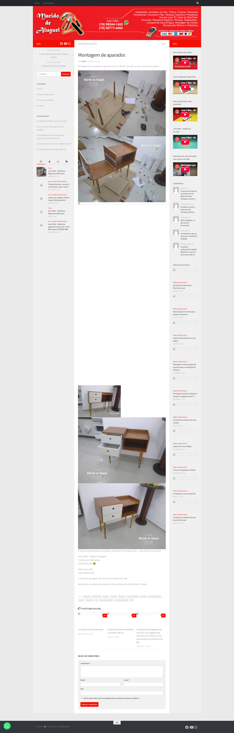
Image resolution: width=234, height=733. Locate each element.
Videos (41, 105)
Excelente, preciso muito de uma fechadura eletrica (188, 209)
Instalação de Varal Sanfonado (90, 629)
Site (81, 689)
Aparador (105, 597)
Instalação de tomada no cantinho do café (55, 144)
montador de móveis (155, 597)
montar (81, 600)
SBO (132, 600)
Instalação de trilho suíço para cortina (53, 121)
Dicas (41, 89)
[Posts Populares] (49, 161)
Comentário (85, 663)
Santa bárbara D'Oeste (106, 600)
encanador (122, 597)
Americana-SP (96, 597)
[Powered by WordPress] (45, 726)
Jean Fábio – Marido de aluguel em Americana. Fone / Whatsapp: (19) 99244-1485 (59, 226)
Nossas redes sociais (46, 94)
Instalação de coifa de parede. (184, 494)
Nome (83, 680)
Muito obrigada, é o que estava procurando (188, 223)
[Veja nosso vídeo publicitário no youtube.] (65, 43)
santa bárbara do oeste (121, 600)
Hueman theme (64, 727)
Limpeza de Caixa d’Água (182, 446)
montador (143, 597)
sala (96, 600)
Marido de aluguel (132, 597)
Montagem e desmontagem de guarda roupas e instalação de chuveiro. (184, 367)
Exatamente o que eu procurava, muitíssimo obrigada (189, 236)
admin (84, 61)
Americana (87, 597)
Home (37, 3)
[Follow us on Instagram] (69, 43)
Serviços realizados (87, 43)
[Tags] (66, 161)
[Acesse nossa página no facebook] (61, 43)
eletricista (113, 597)
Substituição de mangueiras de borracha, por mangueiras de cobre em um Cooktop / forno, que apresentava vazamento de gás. (149, 635)
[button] (7, 726)
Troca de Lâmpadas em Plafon (184, 470)
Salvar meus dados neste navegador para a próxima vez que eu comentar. (111, 698)
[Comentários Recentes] (58, 161)
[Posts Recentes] (41, 161)
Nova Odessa (89, 600)
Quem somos (48, 3)
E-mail (127, 680)
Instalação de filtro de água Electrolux (53, 149)
